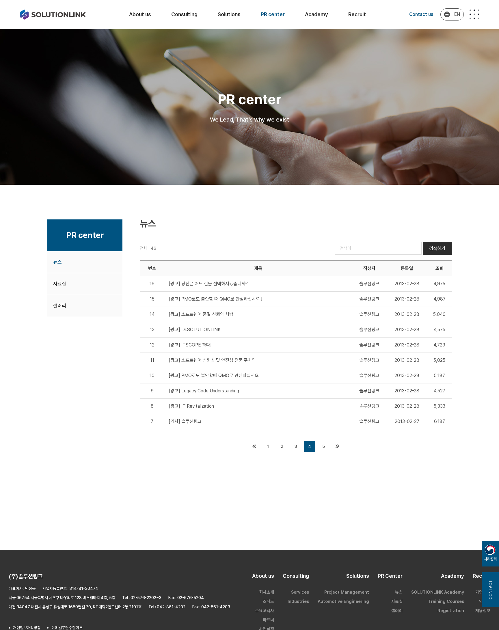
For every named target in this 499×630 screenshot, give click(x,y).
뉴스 (57, 262)
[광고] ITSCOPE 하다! (190, 345)
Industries (298, 601)
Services (300, 592)
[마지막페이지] (337, 446)
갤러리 (59, 306)
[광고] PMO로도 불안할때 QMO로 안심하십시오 (214, 375)
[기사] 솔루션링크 (185, 421)
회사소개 (266, 592)
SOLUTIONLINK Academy (437, 592)
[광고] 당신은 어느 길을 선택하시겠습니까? (208, 283)
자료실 (59, 284)
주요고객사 (264, 610)
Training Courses (446, 601)
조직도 (268, 601)
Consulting (184, 14)
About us (140, 14)
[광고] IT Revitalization (191, 406)
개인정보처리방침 (27, 627)
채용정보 (482, 610)
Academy (316, 14)
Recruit (357, 14)
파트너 (268, 619)
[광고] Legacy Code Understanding (204, 391)
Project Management (346, 592)
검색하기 (437, 248)
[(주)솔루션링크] (53, 15)
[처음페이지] (254, 446)
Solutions (229, 14)
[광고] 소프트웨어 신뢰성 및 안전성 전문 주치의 (212, 360)
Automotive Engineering (343, 601)
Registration (450, 610)
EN (457, 14)
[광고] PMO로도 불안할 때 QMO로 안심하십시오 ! (215, 299)
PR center (273, 14)
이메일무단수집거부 (67, 627)
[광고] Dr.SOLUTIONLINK (195, 329)
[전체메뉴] (474, 14)
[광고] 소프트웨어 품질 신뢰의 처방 (201, 314)
